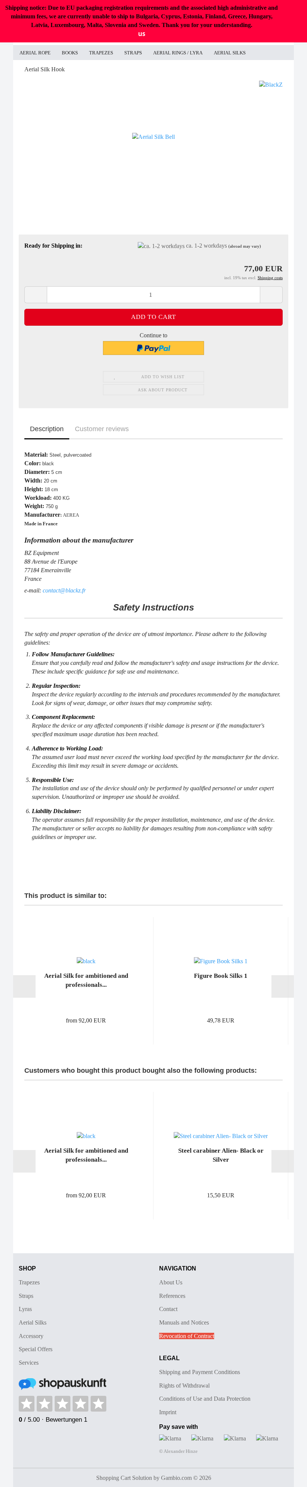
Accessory (31, 1336)
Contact (168, 1309)
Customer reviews (102, 429)
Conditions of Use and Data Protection (204, 1398)
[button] (35, 294)
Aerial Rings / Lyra (178, 53)
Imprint (167, 1412)
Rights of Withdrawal (184, 1385)
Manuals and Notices (184, 1322)
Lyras (25, 1309)
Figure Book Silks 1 (220, 975)
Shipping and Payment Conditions (199, 1372)
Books (70, 53)
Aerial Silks (230, 53)
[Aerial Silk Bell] (153, 136)
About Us (170, 1282)
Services (29, 1362)
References (172, 1296)
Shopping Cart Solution (124, 1478)
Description (47, 429)
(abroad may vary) (244, 246)
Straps (133, 53)
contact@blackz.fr (64, 590)
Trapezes (101, 53)
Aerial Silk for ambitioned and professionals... (86, 980)
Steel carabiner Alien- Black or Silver (221, 1155)
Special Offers (35, 1349)
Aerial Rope (35, 53)
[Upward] (286, 1476)
